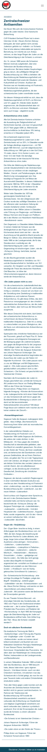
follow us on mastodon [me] (36, 749)
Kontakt (22, 749)
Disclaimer (13, 749)
